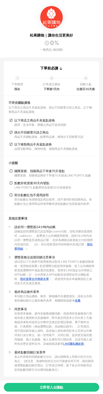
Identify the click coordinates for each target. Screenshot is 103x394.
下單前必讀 (49, 68)
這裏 (77, 300)
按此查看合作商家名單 (34, 279)
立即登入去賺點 (51, 387)
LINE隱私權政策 (73, 344)
